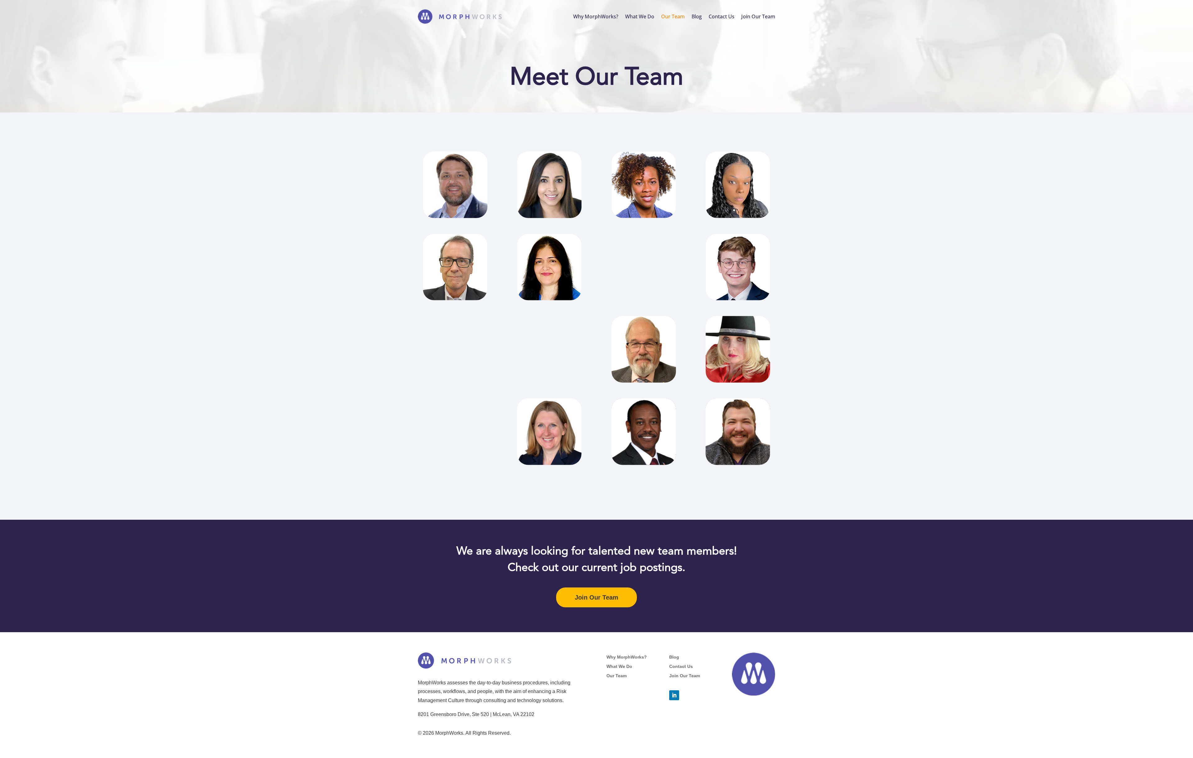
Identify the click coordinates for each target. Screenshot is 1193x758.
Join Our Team (758, 16)
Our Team (673, 16)
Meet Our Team (596, 77)
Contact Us (721, 16)
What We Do (639, 16)
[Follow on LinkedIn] (674, 695)
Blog (697, 16)
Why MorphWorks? (595, 16)
